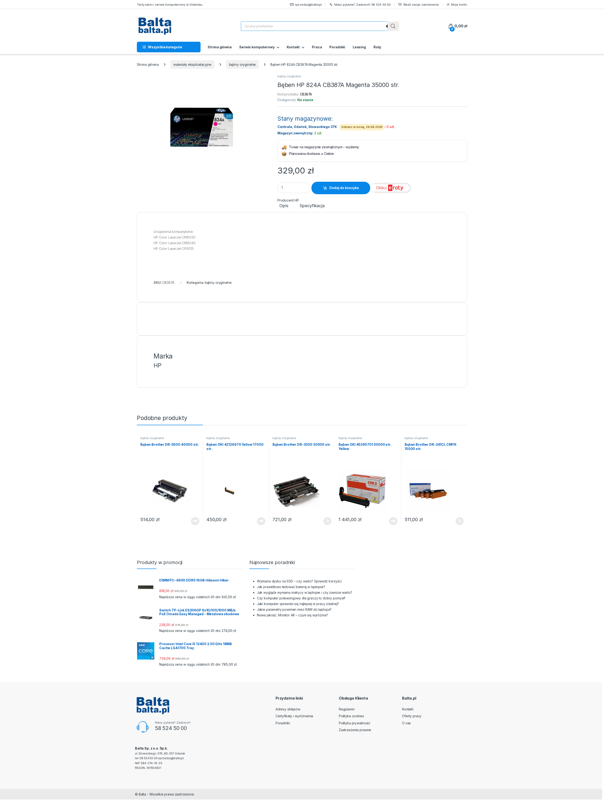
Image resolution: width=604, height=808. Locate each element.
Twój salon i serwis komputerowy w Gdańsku (169, 4)
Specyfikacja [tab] (312, 206)
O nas (406, 723)
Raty (377, 47)
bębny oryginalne (242, 64)
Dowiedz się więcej (192, 521)
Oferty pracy (411, 716)
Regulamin (347, 709)
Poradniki (337, 47)
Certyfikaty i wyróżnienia (294, 716)
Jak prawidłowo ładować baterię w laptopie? (291, 587)
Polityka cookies (351, 716)
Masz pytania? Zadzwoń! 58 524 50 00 (362, 4)
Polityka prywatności (354, 723)
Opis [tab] (283, 206)
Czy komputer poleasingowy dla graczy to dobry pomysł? (301, 598)
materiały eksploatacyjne (192, 64)
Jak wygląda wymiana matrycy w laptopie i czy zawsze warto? (304, 592)
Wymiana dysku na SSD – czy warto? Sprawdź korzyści (299, 581)
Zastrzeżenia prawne (355, 730)
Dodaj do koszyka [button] (325, 521)
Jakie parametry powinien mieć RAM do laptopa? (294, 609)
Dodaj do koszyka (344, 188)
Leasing (359, 47)
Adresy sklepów (288, 709)
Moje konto (459, 4)
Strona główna (220, 47)
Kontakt (293, 47)
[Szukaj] (393, 26)
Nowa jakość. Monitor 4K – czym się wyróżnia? (292, 615)
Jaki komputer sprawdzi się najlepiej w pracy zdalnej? (298, 604)
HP (296, 200)
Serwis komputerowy (256, 47)
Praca (317, 47)
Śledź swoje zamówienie (421, 4)
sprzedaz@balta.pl (308, 4)
